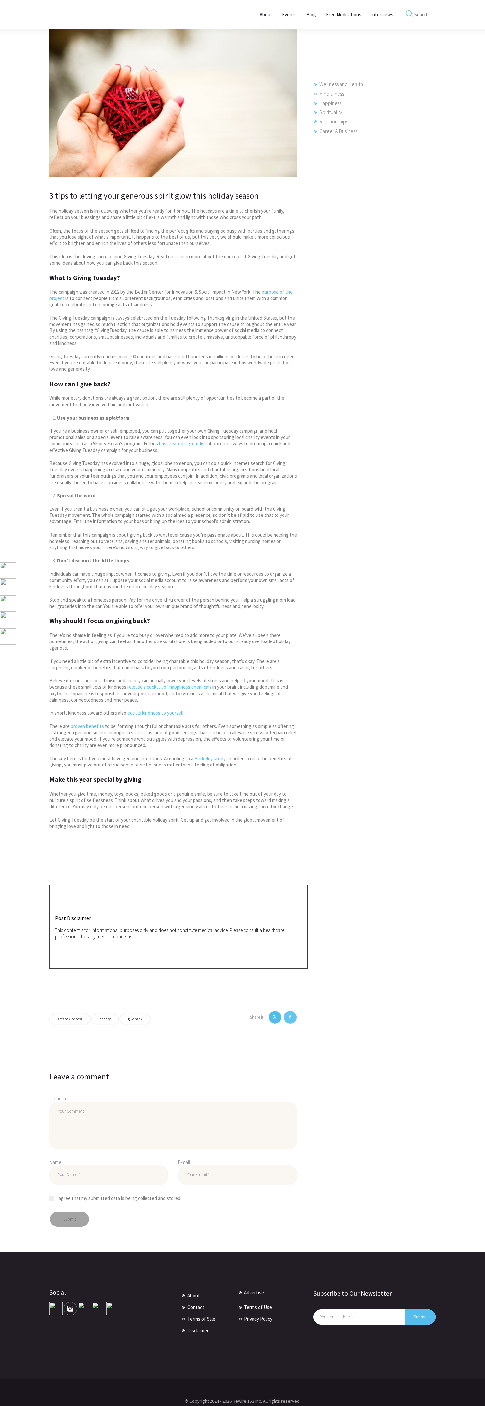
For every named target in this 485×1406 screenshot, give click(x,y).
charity (105, 1019)
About (193, 1295)
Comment (59, 1098)
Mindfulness (331, 93)
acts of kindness (70, 1019)
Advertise (254, 1292)
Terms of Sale (201, 1319)
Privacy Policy (258, 1319)
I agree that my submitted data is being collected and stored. (118, 1198)
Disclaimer (198, 1331)
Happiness (330, 103)
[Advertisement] (362, 254)
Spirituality (330, 112)
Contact (195, 1307)
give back (135, 1019)
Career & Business (338, 131)
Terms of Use (258, 1307)
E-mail (184, 1162)
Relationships (333, 121)
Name (55, 1162)
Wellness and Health (341, 84)
